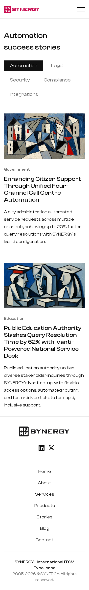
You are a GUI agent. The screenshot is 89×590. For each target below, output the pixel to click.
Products (44, 505)
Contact (44, 539)
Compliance (57, 80)
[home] (22, 9)
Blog (44, 528)
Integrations (24, 94)
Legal (57, 65)
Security (20, 80)
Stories (44, 517)
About (44, 482)
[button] (81, 9)
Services (44, 494)
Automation (23, 65)
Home (44, 471)
